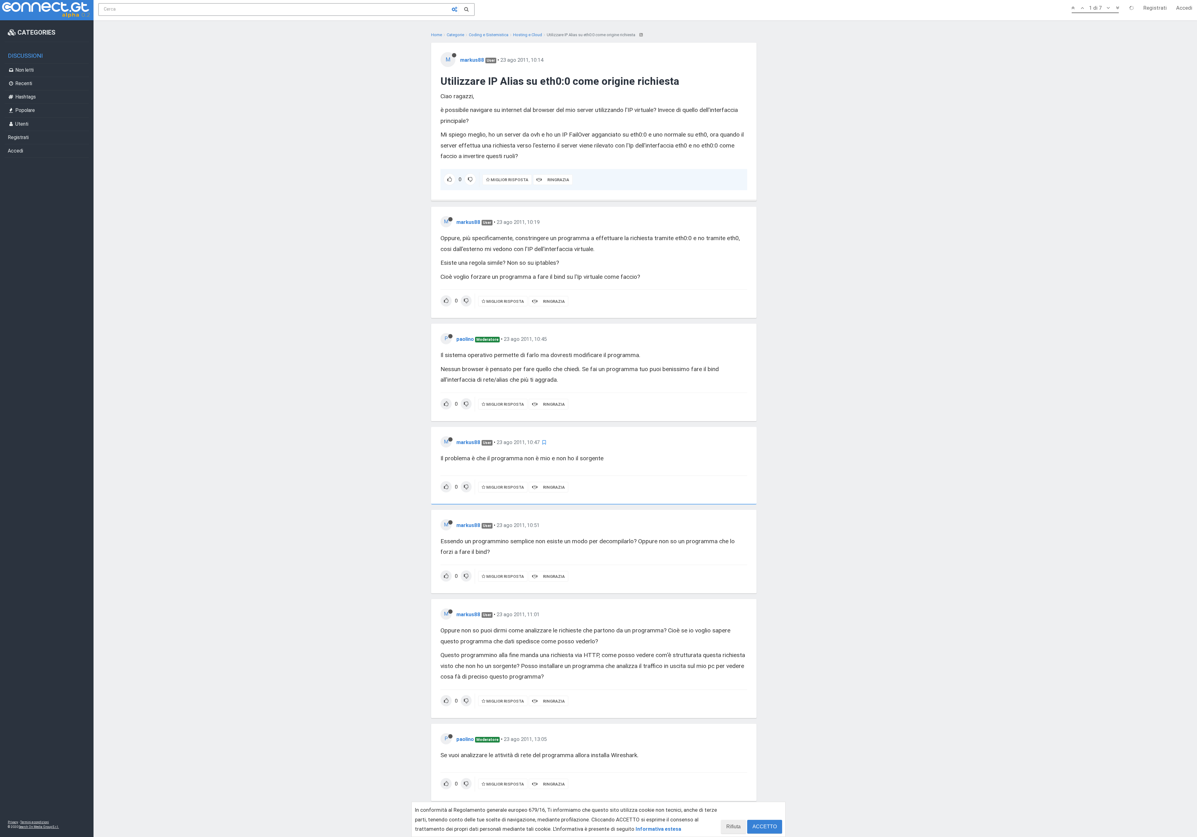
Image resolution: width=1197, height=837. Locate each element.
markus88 (472, 60)
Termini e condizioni (34, 822)
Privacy (13, 822)
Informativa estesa (658, 829)
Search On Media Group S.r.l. (39, 827)
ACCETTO (764, 826)
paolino (465, 339)
